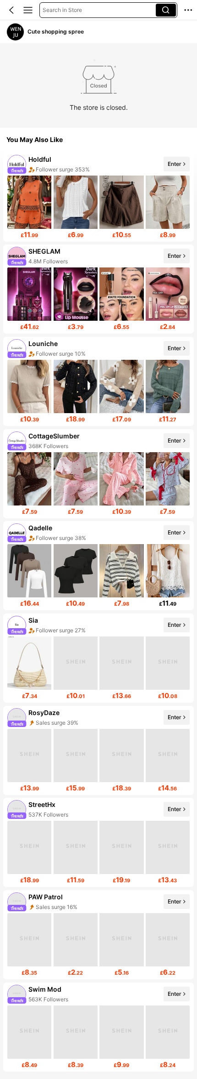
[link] (15, 31)
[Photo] (17, 164)
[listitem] (98, 197)
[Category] (28, 10)
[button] (11, 10)
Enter (174, 163)
